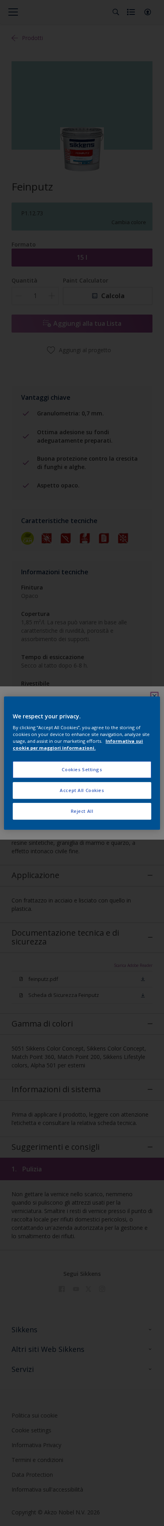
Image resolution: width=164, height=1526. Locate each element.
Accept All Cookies (82, 790)
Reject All (82, 811)
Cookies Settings (82, 770)
